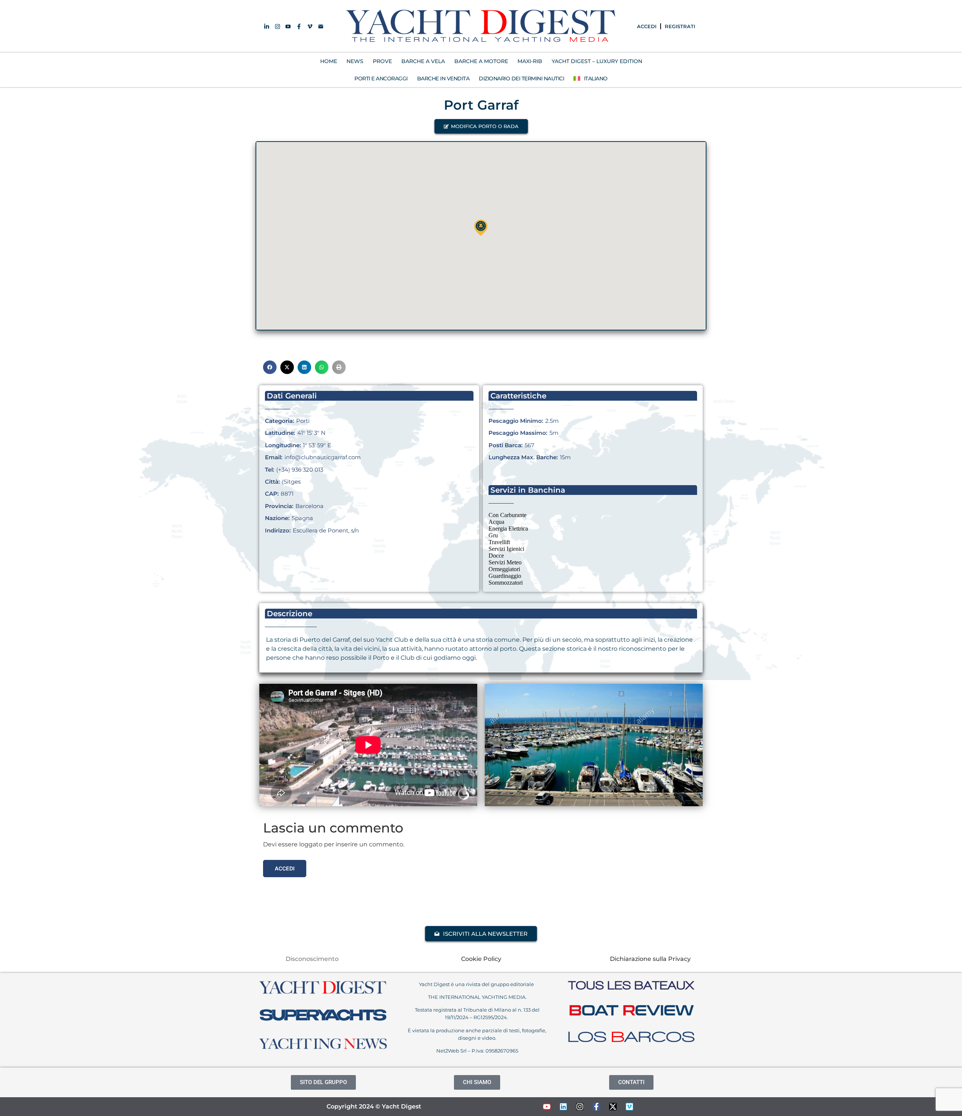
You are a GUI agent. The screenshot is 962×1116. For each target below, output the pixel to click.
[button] (481, 126)
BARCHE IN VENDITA (443, 78)
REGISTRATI (680, 26)
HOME (328, 61)
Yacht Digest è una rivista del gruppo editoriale (477, 984)
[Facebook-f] (596, 1106)
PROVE (382, 61)
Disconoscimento (312, 958)
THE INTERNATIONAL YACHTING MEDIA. (477, 997)
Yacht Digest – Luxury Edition (597, 61)
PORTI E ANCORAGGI (381, 78)
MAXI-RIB (529, 61)
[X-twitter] (613, 1106)
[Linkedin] (563, 1106)
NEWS (354, 61)
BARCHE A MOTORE (481, 61)
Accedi (285, 868)
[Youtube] (547, 1106)
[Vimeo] (629, 1106)
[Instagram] (580, 1106)
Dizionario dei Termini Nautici (521, 78)
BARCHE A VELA (423, 61)
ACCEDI (646, 26)
